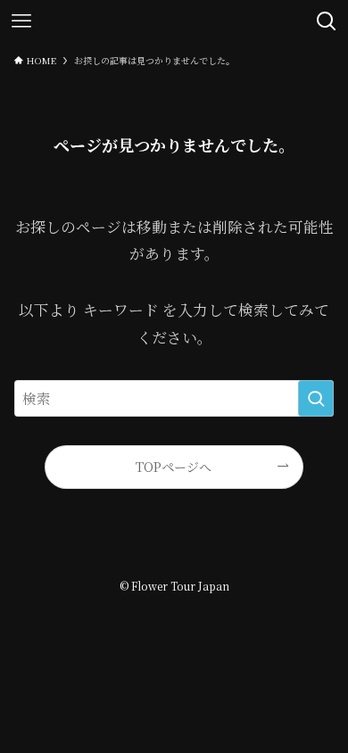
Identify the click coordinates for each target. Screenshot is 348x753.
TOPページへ (173, 467)
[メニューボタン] (21, 21)
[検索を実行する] (316, 398)
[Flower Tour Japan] (174, 21)
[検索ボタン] (326, 21)
